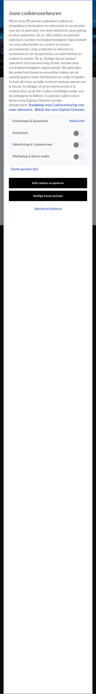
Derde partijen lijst (24, 169)
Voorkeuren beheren (48, 208)
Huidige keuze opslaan (48, 195)
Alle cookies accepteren (48, 183)
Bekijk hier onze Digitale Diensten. (60, 110)
